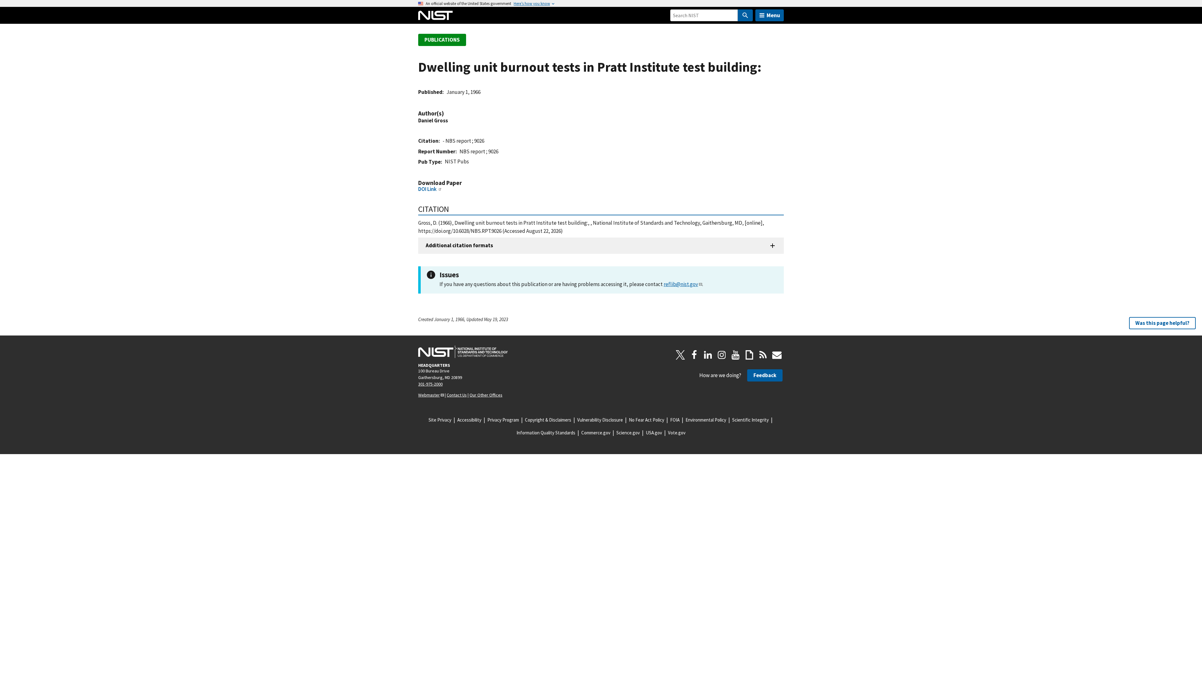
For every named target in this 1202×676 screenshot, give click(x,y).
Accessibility (469, 420)
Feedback (764, 375)
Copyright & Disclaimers (548, 420)
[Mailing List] (777, 355)
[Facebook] (694, 355)
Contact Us (457, 395)
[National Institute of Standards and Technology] (463, 352)
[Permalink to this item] (447, 113)
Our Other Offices (486, 395)
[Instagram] (722, 355)
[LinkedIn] (708, 355)
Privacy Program (503, 420)
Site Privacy (440, 420)
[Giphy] (749, 355)
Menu (773, 15)
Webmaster (429, 395)
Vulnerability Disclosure (600, 420)
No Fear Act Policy (646, 420)
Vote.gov (677, 433)
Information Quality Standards (545, 433)
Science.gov (628, 433)
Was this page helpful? (1162, 323)
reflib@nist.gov (681, 284)
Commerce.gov (595, 433)
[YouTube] (735, 355)
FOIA (675, 420)
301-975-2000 (430, 384)
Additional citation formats (459, 245)
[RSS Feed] (763, 355)
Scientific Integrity (750, 420)
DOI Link (427, 189)
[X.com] (680, 355)
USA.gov (654, 433)
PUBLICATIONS (442, 39)
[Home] (435, 15)
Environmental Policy (706, 420)
